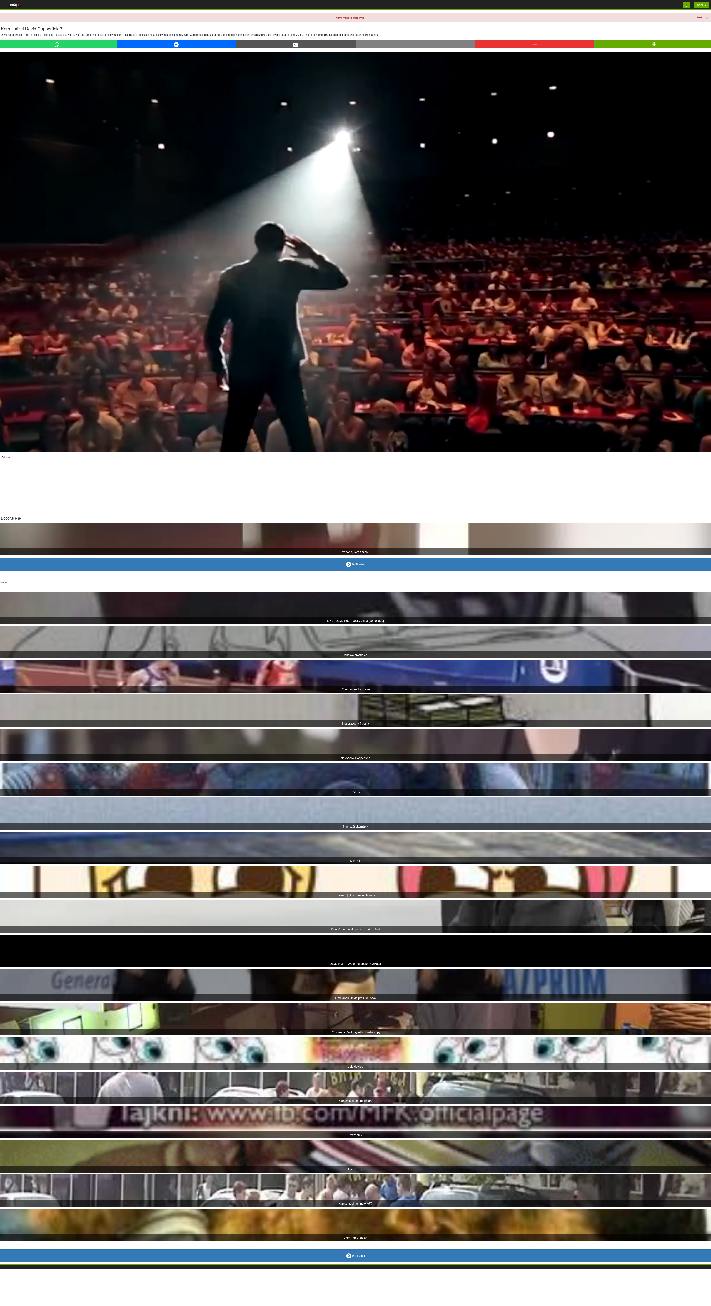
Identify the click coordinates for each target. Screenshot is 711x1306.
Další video (358, 564)
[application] (355, 252)
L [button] (686, 5)
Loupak (15, 4)
